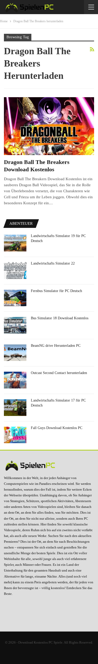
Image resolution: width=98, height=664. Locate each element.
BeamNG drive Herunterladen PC (55, 346)
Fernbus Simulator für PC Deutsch (56, 291)
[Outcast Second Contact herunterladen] (15, 380)
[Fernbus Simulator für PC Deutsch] (15, 298)
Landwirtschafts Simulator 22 (53, 263)
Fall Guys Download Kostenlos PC (56, 428)
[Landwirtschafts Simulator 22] (15, 270)
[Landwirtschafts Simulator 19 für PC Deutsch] (15, 243)
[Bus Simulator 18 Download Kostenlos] (15, 325)
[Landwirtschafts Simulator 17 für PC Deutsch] (15, 407)
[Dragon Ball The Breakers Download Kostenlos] (49, 126)
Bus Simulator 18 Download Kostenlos (59, 318)
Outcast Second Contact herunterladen (59, 373)
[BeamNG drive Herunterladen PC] (15, 352)
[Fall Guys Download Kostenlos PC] (15, 435)
